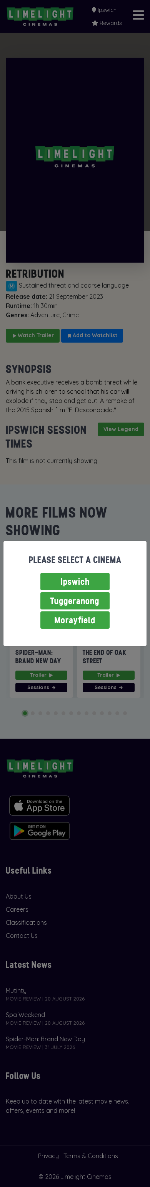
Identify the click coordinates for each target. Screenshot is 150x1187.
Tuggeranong (75, 601)
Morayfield (75, 620)
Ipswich (75, 582)
